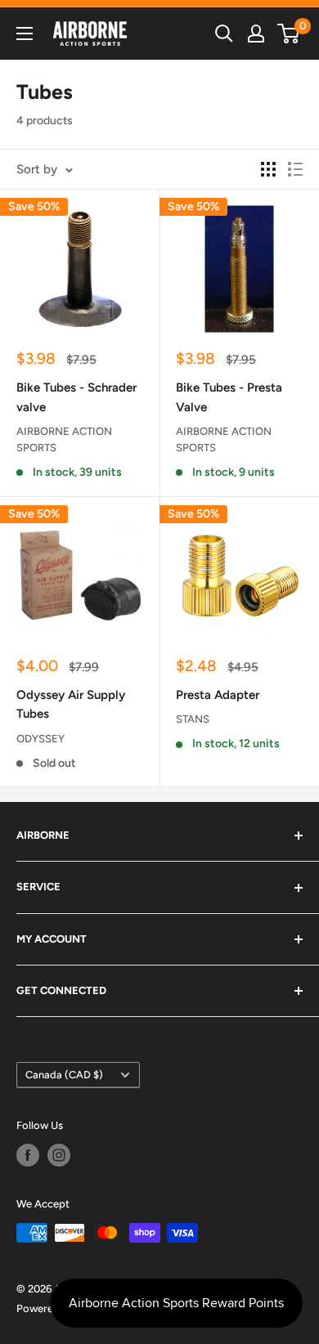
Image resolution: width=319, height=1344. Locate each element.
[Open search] (224, 34)
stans (192, 719)
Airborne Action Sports (64, 439)
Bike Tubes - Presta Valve (229, 397)
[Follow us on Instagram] (58, 1155)
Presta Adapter (217, 695)
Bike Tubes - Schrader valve (76, 397)
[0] (289, 33)
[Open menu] (24, 33)
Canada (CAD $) (64, 1074)
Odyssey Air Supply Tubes (70, 704)
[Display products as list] (295, 169)
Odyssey (40, 738)
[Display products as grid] (268, 169)
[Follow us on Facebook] (27, 1155)
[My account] (256, 34)
